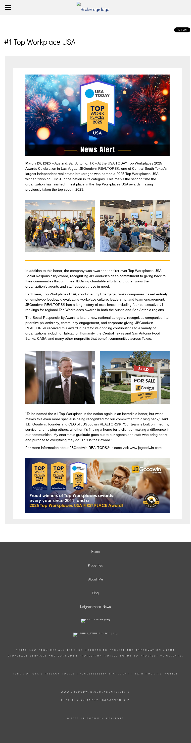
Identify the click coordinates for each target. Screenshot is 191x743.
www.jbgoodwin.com (145, 448)
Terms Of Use (26, 673)
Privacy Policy (60, 673)
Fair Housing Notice (156, 673)
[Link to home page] (95, 7)
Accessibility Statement (105, 673)
